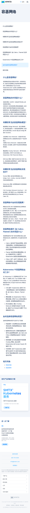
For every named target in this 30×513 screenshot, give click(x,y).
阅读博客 (5, 444)
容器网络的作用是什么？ (10, 31)
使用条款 (8, 505)
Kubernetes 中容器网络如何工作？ (13, 59)
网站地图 (22, 505)
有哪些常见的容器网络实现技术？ (13, 42)
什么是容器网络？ (8, 26)
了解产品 (7, 407)
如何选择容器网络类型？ (10, 65)
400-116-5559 (15, 457)
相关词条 (5, 70)
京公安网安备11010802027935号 (10, 507)
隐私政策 (17, 505)
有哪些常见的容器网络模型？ (11, 36)
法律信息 (13, 505)
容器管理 (8, 367)
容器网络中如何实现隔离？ (11, 47)
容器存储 (8, 365)
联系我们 (15, 465)
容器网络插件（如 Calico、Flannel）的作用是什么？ (15, 53)
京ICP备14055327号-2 (22, 507)
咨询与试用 (15, 454)
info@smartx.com (15, 461)
